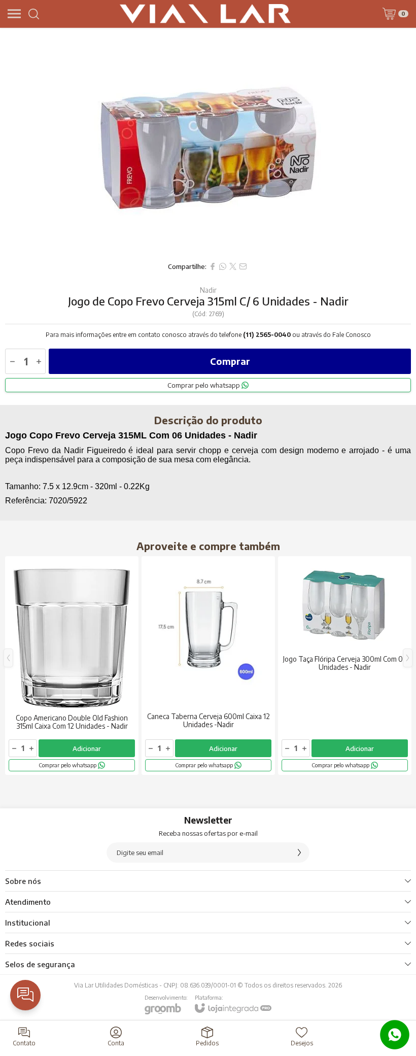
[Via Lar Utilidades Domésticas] (205, 13)
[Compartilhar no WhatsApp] (222, 266)
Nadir (208, 290)
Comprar (230, 361)
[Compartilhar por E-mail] (243, 266)
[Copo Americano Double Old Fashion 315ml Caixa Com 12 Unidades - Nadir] (72, 665)
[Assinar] (299, 852)
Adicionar (87, 748)
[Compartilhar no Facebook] (212, 266)
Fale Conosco (351, 334)
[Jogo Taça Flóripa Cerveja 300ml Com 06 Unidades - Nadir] (345, 665)
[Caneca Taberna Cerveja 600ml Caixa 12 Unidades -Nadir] (208, 665)
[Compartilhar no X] (232, 266)
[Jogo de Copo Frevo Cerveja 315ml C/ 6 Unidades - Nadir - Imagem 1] (208, 142)
